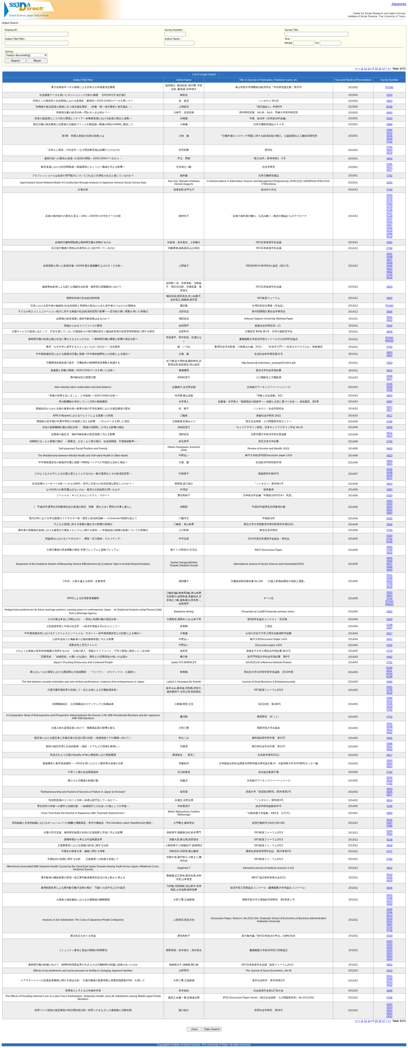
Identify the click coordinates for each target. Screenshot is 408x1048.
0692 (389, 271)
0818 (389, 277)
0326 (389, 645)
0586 (389, 743)
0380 (389, 129)
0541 (389, 253)
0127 (389, 213)
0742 (389, 927)
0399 (389, 233)
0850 (389, 298)
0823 (389, 286)
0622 (389, 320)
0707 (389, 851)
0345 (389, 230)
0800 (389, 100)
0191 (389, 164)
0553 (389, 362)
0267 (389, 224)
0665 (389, 558)
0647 (389, 379)
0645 (389, 475)
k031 (389, 670)
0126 (389, 210)
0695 (389, 791)
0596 (389, 912)
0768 (389, 421)
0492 (389, 611)
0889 (389, 124)
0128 (389, 215)
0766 (389, 930)
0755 (389, 274)
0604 (389, 150)
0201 (389, 221)
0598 (389, 256)
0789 (389, 248)
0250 (389, 944)
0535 (389, 135)
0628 (389, 839)
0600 (389, 158)
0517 (389, 167)
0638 (389, 376)
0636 (389, 469)
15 (376, 68)
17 (383, 68)
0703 (389, 650)
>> (389, 68)
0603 (389, 788)
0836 (389, 311)
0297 (389, 627)
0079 (389, 201)
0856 (389, 738)
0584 (389, 834)
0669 (389, 569)
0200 (389, 941)
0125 (389, 207)
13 (369, 68)
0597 (389, 746)
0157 (389, 218)
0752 (389, 538)
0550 (389, 504)
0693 (389, 546)
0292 (389, 227)
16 (379, 68)
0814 (389, 483)
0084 (389, 681)
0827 (389, 794)
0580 (389, 242)
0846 (389, 887)
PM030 (389, 340)
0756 (389, 441)
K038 (389, 106)
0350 (389, 182)
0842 (389, 867)
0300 (389, 619)
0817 (389, 170)
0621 (389, 317)
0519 (389, 236)
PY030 (389, 337)
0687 (389, 924)
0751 (389, 662)
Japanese (398, 4)
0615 (389, 918)
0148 (389, 624)
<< (356, 68)
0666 (389, 561)
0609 (389, 265)
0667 (389, 563)
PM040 (389, 604)
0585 (389, 909)
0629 (389, 138)
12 (365, 68)
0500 (389, 95)
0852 (389, 964)
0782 (389, 141)
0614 (389, 915)
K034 (389, 673)
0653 (389, 921)
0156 (389, 806)
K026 (389, 667)
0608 (389, 262)
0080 (389, 204)
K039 (389, 541)
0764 (389, 147)
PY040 (389, 87)
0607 (389, 259)
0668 (389, 566)
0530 (389, 118)
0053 (389, 195)
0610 (389, 268)
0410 (389, 132)
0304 (389, 831)
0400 (389, 970)
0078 (389, 198)
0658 (389, 427)
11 (362, 68)
